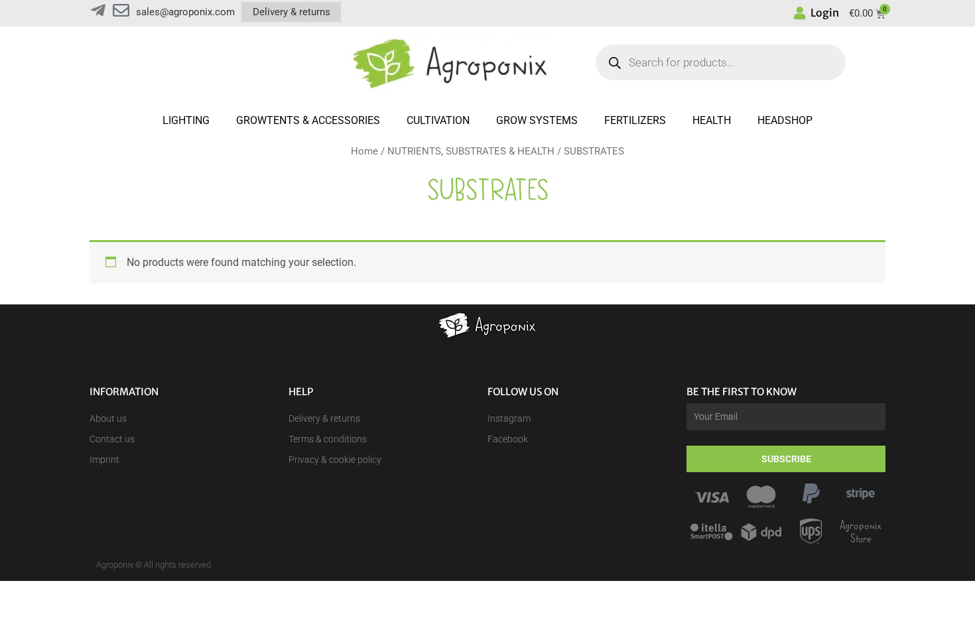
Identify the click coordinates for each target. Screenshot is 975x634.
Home (364, 151)
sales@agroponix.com (185, 12)
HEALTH (711, 120)
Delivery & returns (291, 12)
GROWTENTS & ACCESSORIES (308, 120)
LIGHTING (186, 120)
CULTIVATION (438, 120)
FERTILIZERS (635, 120)
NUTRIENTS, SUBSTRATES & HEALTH (470, 151)
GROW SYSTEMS (537, 120)
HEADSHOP (784, 120)
